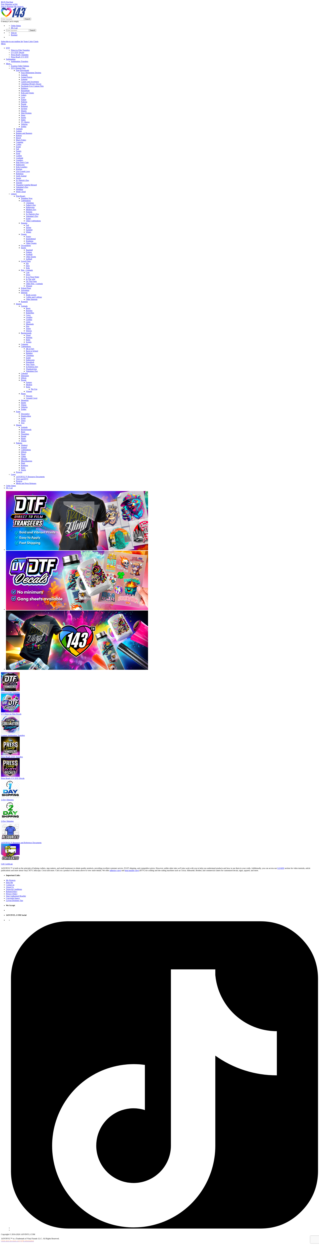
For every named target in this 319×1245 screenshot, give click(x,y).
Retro (28, 340)
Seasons (24, 223)
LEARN (280, 868)
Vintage (29, 391)
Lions (28, 322)
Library (14, 194)
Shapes (24, 111)
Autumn (24, 79)
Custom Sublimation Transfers (13, 735)
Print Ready (20, 196)
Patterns (24, 102)
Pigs (27, 326)
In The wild (30, 279)
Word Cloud (21, 192)
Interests (24, 293)
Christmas (30, 203)
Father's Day (31, 205)
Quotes (24, 234)
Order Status (16, 26)
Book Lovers (31, 295)
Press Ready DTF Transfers (12, 757)
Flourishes (25, 434)
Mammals (30, 324)
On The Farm (31, 281)
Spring (28, 227)
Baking (19, 135)
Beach (18, 138)
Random (24, 302)
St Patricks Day (32, 367)
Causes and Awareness (30, 82)
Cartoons (24, 344)
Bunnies (29, 311)
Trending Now (27, 198)
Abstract (24, 445)
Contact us (10, 885)
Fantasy (29, 382)
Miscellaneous (26, 461)
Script (23, 418)
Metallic (24, 459)
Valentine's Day (22, 187)
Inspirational (31, 239)
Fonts (18, 412)
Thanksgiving (31, 369)
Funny (28, 236)
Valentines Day (32, 371)
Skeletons (25, 400)
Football (29, 254)
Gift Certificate (7, 864)
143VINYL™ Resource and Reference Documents (21, 843)
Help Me (9, 883)
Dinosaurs (25, 376)
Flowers (29, 396)
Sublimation (10, 59)
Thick (23, 420)
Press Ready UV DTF (20, 57)
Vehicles (24, 124)
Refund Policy (11, 891)
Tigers (28, 328)
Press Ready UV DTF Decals (12, 778)
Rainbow (24, 465)
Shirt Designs (26, 113)
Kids (28, 268)
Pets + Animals (27, 270)
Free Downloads (22, 70)
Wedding (19, 189)
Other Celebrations (33, 221)
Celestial (24, 373)
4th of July (30, 349)
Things (23, 405)
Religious (19, 174)
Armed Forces (26, 77)
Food (18, 153)
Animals (24, 75)
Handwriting (26, 416)
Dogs (28, 275)
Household (25, 91)
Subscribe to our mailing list (12, 41)
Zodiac (23, 126)
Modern (29, 385)
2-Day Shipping (7, 821)
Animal (24, 447)
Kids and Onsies (27, 93)
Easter (18, 147)
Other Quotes (31, 243)
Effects (23, 378)
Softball (29, 259)
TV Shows (25, 122)
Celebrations (26, 201)
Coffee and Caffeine (34, 297)
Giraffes (29, 317)
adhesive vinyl (115, 870)
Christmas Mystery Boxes (31, 84)
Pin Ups (34, 389)
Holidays (24, 88)
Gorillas (29, 319)
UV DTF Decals (17, 52)
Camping (19, 142)
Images (19, 304)
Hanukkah (30, 362)
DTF (8, 48)
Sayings (24, 108)
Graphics (19, 160)
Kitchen (19, 169)
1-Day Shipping (7, 800)
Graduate (19, 158)
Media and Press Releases (26, 483)
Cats (27, 272)
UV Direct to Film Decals (11, 714)
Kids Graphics (21, 167)
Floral (28, 335)
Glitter (23, 456)
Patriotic (29, 212)
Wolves (29, 331)
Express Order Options (20, 66)
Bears (28, 308)
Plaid (23, 463)
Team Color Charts (30, 41)
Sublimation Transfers (19, 61)
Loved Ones (26, 261)
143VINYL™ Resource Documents (30, 477)
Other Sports (31, 257)
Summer (29, 230)
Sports (23, 117)
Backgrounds (26, 333)
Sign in (4, 6)
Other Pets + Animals (34, 284)
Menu (3, 44)
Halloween (20, 165)
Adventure (25, 290)
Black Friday (21, 140)
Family (18, 151)
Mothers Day (31, 209)
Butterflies (30, 313)
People (23, 104)
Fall (17, 149)
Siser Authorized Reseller (16, 896)
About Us (10, 887)
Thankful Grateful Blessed (26, 185)
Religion (24, 106)
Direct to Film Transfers (20, 50)
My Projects (19, 6)
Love (23, 97)
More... (9, 64)
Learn (13, 474)
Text (22, 423)
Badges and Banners (24, 133)
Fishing (29, 252)
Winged (29, 286)
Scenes (28, 342)
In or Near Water (32, 277)
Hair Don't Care (22, 162)
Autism (19, 131)
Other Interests (31, 299)
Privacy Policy (11, 894)
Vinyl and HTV (22, 479)
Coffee (18, 144)
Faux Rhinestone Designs (31, 73)
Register (10, 6)
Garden (19, 156)
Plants (23, 394)
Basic (23, 432)
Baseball (29, 250)
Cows (28, 315)
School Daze (26, 288)
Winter (28, 232)
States (23, 120)
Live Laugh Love (23, 171)
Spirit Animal (21, 176)
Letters (23, 95)
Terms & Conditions (14, 889)
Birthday (29, 353)
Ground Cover (31, 398)
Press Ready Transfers (19, 55)
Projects (19, 472)
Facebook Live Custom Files (32, 86)
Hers (28, 266)
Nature (23, 100)
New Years (30, 364)
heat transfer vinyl (132, 870)
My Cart (14, 28)
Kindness (29, 241)
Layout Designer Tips (14, 900)
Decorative (25, 414)
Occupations (26, 245)
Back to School (32, 351)
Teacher (19, 183)
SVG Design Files (18, 68)
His (27, 263)
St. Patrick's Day (22, 180)
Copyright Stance (13, 898)
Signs (23, 115)
